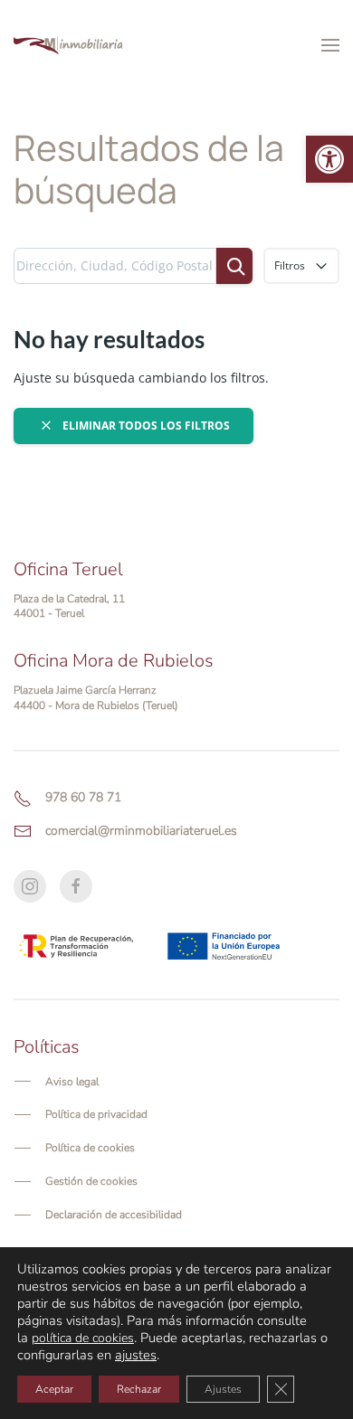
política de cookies (83, 1338)
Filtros (291, 265)
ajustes (136, 1355)
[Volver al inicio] (68, 45)
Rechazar (139, 1389)
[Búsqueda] (234, 266)
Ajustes (223, 1389)
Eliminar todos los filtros (145, 425)
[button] (329, 159)
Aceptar (54, 1389)
